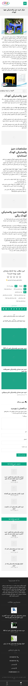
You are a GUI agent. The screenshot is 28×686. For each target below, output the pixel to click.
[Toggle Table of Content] (23, 91)
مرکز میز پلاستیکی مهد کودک (10, 298)
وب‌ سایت (24, 447)
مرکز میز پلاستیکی (21, 298)
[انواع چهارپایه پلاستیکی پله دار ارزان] (14, 558)
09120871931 (13, 661)
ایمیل (25, 439)
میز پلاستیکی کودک (8, 289)
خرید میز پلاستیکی (18, 292)
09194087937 (13, 657)
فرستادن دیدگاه (21, 455)
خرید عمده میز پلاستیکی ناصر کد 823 (14, 550)
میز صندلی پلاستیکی (21, 394)
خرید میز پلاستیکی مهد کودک (19, 295)
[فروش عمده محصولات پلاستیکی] (5, 3)
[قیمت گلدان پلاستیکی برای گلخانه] (14, 488)
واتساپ (13, 664)
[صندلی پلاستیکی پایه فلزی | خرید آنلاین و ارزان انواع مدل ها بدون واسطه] (14, 472)
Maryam (20, 286)
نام (26, 432)
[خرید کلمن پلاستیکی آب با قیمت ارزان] (14, 501)
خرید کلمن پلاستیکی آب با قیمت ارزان (14, 508)
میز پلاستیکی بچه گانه (18, 289)
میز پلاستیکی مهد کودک (20, 301)
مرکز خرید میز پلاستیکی (7, 295)
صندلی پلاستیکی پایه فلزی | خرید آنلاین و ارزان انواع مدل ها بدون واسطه (14, 478)
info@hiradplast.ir (13, 672)
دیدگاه (25, 416)
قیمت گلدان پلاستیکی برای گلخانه (14, 494)
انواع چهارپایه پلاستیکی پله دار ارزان (14, 564)
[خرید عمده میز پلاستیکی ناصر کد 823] (14, 543)
